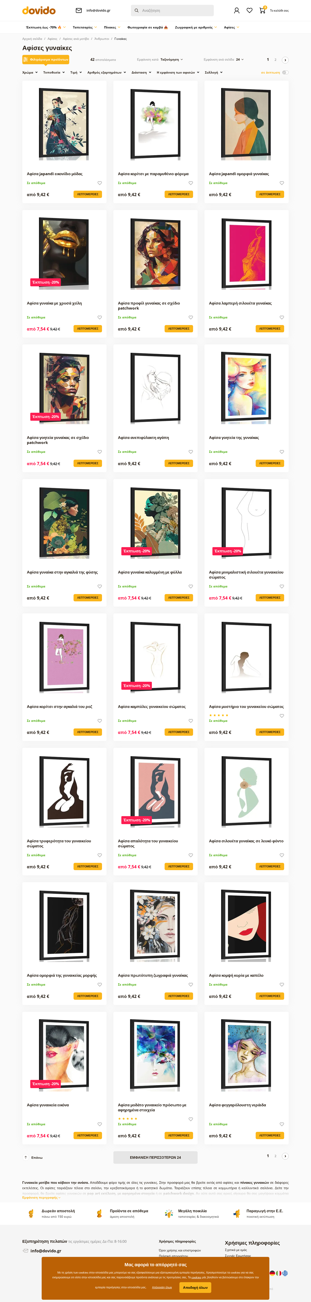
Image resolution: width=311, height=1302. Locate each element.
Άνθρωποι (101, 38)
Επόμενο (285, 60)
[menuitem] (45, 27)
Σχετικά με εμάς (236, 1250)
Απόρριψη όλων (162, 1287)
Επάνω (37, 1157)
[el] (285, 1273)
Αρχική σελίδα (32, 38)
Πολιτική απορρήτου (173, 1256)
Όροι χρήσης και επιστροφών (180, 1250)
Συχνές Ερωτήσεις (238, 1255)
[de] (273, 1273)
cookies (196, 1277)
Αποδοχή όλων (195, 1287)
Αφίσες (52, 38)
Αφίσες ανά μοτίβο (76, 38)
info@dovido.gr (45, 1250)
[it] (279, 1273)
